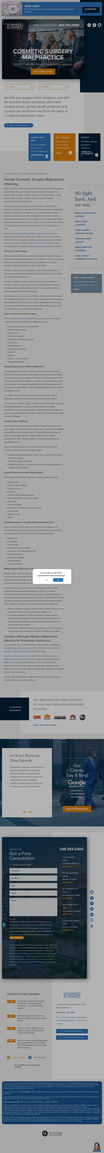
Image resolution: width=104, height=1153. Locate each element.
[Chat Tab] (52, 576)
